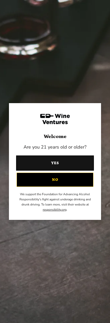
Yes (55, 163)
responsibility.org (55, 210)
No (55, 180)
